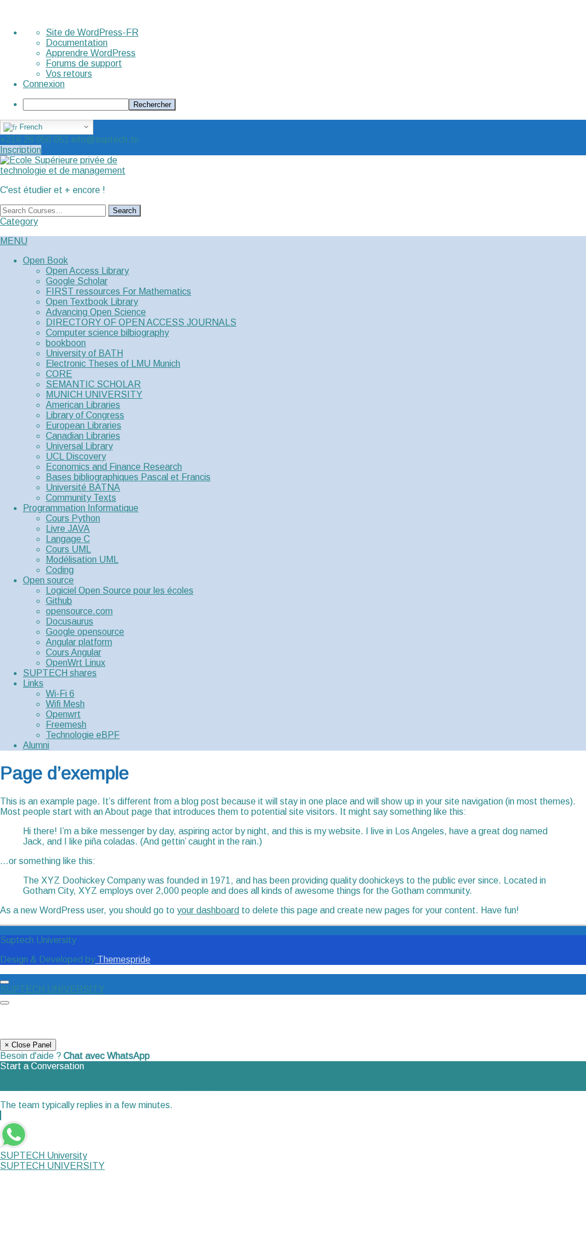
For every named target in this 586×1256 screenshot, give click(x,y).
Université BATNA (83, 487)
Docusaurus (69, 621)
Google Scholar (77, 281)
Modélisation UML (82, 559)
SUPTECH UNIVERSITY (52, 989)
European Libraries (83, 425)
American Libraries (83, 405)
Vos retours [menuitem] (69, 73)
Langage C (68, 539)
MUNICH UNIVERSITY (94, 394)
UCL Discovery (76, 456)
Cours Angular (73, 652)
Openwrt (63, 714)
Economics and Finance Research (114, 467)
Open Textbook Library (92, 302)
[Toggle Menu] (4, 982)
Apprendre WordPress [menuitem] (91, 53)
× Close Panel (28, 1045)
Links (33, 683)
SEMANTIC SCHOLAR (93, 384)
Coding (60, 570)
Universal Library (79, 446)
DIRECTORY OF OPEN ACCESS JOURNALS (141, 322)
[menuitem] (304, 105)
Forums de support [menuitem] (84, 63)
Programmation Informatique (80, 508)
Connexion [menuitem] (44, 84)
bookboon (66, 343)
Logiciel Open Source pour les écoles (119, 590)
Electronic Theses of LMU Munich (113, 363)
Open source (48, 580)
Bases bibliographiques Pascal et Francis (128, 477)
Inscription (20, 150)
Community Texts (81, 498)
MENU (13, 241)
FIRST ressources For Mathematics (118, 291)
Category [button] (19, 221)
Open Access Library (87, 271)
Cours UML (68, 549)
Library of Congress (85, 415)
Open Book (45, 260)
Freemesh (66, 724)
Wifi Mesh (65, 704)
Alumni (36, 745)
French (29, 127)
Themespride (123, 959)
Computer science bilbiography (107, 332)
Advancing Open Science (96, 312)
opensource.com (79, 611)
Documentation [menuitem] (77, 43)
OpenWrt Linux (75, 663)
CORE (59, 374)
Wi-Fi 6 (60, 693)
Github (59, 601)
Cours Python (73, 518)
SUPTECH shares (60, 673)
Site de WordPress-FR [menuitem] (92, 32)
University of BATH (84, 353)
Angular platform (79, 642)
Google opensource (85, 632)
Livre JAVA (68, 528)
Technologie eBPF (83, 735)
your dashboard (208, 910)
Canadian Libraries (83, 436)
